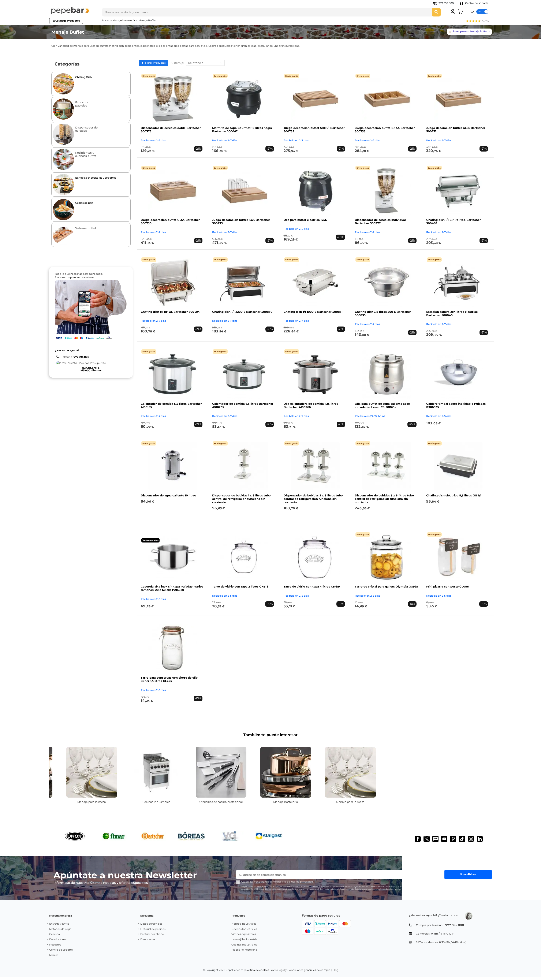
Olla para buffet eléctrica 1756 (305, 219)
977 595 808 (446, 3)
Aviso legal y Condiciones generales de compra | (301, 970)
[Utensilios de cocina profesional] (221, 772)
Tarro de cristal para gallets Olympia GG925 (386, 586)
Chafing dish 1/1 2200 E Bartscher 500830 (242, 311)
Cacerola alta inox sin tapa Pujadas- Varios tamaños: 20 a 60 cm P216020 (172, 588)
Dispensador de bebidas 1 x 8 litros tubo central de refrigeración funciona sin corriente (241, 499)
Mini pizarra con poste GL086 (447, 586)
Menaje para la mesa (91, 801)
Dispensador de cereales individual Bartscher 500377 (380, 221)
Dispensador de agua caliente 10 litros (168, 495)
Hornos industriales (243, 923)
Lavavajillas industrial (244, 939)
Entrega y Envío (59, 923)
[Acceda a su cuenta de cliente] (452, 11)
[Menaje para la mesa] (91, 772)
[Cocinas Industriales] (156, 772)
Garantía (54, 934)
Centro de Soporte (61, 949)
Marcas (53, 955)
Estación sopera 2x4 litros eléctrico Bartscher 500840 (452, 313)
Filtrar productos (155, 62)
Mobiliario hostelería (244, 949)
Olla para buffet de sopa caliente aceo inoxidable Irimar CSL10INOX (382, 405)
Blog (335, 970)
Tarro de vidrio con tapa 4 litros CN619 (312, 586)
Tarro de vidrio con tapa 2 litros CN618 (240, 586)
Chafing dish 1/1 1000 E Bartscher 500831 (313, 311)
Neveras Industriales (244, 929)
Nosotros (55, 944)
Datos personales (151, 923)
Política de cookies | (257, 970)
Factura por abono (152, 934)
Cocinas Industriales (156, 801)
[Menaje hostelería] (285, 772)
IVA (472, 11)
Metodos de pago (60, 929)
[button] (477, 21)
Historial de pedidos (152, 929)
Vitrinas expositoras (243, 934)
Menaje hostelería (285, 801)
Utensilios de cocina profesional (221, 801)
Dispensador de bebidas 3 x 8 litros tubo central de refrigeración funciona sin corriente (384, 499)
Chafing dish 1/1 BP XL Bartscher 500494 (170, 311)
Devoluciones (58, 939)
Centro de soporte (476, 3)
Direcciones (147, 939)
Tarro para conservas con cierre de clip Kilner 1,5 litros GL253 (169, 679)
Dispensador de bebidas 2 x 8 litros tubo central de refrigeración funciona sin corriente (313, 499)
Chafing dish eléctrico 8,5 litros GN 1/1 (453, 495)
